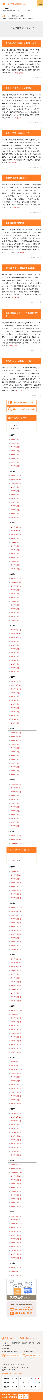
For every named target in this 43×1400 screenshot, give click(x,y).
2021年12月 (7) (16, 1113)
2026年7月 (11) (16, 875)
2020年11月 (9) (16, 1168)
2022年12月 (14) (16, 1062)
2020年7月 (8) (15, 752)
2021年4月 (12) (16, 1143)
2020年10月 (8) (16, 740)
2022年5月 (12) (16, 1088)
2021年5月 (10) (16, 1140)
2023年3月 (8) (15, 612)
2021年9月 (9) (15, 1124)
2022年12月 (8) (16, 630)
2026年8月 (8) (15, 439)
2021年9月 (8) (15, 693)
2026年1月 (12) (16, 898)
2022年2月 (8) (15, 668)
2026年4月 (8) (15, 454)
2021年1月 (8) (15, 723)
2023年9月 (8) (15, 590)
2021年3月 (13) (16, 1147)
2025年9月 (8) (15, 487)
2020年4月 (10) (16, 1195)
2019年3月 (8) (15, 818)
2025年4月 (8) (15, 506)
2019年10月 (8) (16, 792)
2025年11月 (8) (16, 479)
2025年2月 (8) (15, 513)
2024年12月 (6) (16, 959)
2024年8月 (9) (15, 974)
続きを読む (19, 73)
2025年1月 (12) (16, 949)
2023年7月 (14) (16, 1029)
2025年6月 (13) (16, 930)
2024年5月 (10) (16, 985)
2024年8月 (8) (15, 542)
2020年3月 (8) (15, 767)
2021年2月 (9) (15, 1151)
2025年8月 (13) (16, 922)
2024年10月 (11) (16, 966)
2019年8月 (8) (15, 799)
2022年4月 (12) (16, 1092)
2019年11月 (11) (16, 1220)
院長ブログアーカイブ (17, 418)
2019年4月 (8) (15, 814)
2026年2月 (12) (16, 894)
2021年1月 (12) (16, 1155)
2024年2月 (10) (16, 997)
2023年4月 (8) (15, 609)
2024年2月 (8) (15, 565)
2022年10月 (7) (16, 637)
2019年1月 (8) (15, 826)
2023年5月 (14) (16, 1037)
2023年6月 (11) (16, 1033)
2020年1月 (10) (16, 1206)
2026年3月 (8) (15, 458)
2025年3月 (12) (16, 941)
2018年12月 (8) (16, 1267)
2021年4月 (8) (15, 712)
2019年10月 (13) (16, 1223)
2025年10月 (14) (16, 915)
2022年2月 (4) (15, 1100)
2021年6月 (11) (16, 1136)
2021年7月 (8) (15, 700)
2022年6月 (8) (15, 652)
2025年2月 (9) (15, 945)
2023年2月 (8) (15, 616)
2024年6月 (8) (15, 550)
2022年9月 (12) (16, 1073)
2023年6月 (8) (15, 601)
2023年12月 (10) (16, 1010)
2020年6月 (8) (15, 755)
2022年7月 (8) (15, 649)
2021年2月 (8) (15, 719)
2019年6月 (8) (15, 807)
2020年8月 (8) (15, 748)
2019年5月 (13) (16, 1242)
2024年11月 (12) (16, 963)
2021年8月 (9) (15, 1128)
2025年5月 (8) (15, 502)
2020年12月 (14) (16, 1165)
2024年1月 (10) (16, 1001)
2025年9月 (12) (16, 919)
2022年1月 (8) (15, 671)
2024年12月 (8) (16, 527)
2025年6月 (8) (15, 498)
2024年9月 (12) (16, 970)
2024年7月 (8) (15, 546)
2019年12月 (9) (16, 1216)
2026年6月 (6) (15, 879)
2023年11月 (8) (16, 582)
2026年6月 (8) (15, 447)
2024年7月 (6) (15, 978)
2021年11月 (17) (16, 1117)
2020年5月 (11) (16, 1191)
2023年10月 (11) (16, 1018)
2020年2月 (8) (15, 770)
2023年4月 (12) (16, 1041)
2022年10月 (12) (16, 1069)
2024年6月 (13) (16, 982)
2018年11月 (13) (16, 1271)
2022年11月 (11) (16, 1065)
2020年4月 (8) (15, 763)
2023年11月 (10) (16, 1014)
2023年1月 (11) (16, 1052)
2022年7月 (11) (16, 1081)
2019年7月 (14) (16, 1235)
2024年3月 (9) (15, 993)
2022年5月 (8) (15, 656)
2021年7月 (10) (16, 1132)
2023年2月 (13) (16, 1048)
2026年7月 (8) (15, 443)
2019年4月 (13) (16, 1246)
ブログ (15, 428)
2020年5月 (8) (15, 759)
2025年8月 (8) (15, 491)
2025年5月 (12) (16, 934)
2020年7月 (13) (16, 1183)
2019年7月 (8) (15, 803)
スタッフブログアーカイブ (19, 850)
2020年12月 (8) (16, 733)
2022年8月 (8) (15, 645)
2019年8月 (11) (16, 1231)
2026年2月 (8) (15, 462)
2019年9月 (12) (16, 1227)
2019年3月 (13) (16, 1250)
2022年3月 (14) (16, 1096)
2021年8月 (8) (15, 696)
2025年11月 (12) (16, 911)
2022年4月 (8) (15, 660)
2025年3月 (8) (15, 510)
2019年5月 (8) (15, 811)
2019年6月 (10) (16, 1239)
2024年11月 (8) (16, 531)
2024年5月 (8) (15, 553)
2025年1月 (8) (15, 517)
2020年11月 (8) (16, 736)
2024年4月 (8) (15, 557)
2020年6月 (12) (16, 1187)
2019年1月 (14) (16, 1258)
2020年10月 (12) (16, 1172)
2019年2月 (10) (16, 1254)
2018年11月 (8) (16, 839)
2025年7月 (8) (15, 494)
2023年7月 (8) (15, 597)
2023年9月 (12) (16, 1022)
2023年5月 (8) (15, 605)
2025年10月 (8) (16, 483)
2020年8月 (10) (16, 1180)
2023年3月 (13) (16, 1044)
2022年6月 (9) (15, 1084)
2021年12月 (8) (16, 681)
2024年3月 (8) (15, 561)
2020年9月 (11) (16, 1176)
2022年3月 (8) (15, 664)
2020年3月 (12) (16, 1199)
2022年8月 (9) (15, 1077)
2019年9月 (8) (15, 795)
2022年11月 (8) (16, 633)
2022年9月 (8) (15, 641)
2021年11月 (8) (16, 685)
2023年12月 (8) (16, 578)
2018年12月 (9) (16, 835)
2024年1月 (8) (15, 569)
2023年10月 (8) (16, 586)
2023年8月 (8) (15, 593)
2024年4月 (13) (16, 989)
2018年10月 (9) (16, 843)
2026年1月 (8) (15, 466)
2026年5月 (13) (16, 882)
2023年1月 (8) (15, 620)
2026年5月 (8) (15, 451)
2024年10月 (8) (16, 534)
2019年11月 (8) (16, 788)
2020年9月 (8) (15, 744)
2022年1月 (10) (16, 1103)
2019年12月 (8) (16, 784)
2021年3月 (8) (15, 715)
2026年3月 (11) (16, 890)
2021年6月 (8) (15, 704)
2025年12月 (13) (16, 907)
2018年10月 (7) (16, 1275)
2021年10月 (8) (16, 689)
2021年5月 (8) (15, 708)
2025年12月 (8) (16, 475)
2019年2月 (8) (15, 822)
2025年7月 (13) (16, 926)
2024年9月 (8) (15, 538)
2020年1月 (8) (15, 774)
